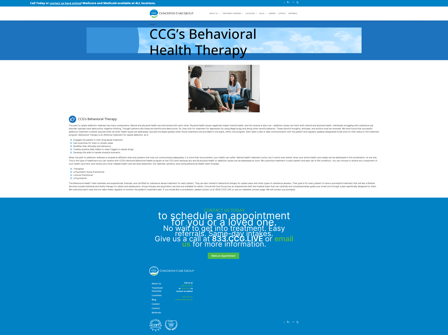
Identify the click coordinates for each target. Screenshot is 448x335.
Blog (154, 299)
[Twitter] (292, 3)
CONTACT (282, 13)
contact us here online (42, 3)
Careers (156, 303)
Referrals (156, 312)
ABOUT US (214, 13)
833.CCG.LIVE (237, 238)
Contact (156, 308)
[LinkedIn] (287, 3)
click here (185, 288)
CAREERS (272, 13)
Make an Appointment (223, 255)
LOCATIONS (250, 13)
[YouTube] (297, 3)
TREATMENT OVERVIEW (231, 13)
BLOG (261, 13)
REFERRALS (293, 13)
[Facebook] (283, 3)
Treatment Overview (157, 289)
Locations (157, 295)
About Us (156, 283)
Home (152, 24)
